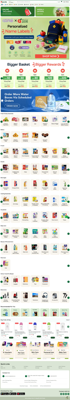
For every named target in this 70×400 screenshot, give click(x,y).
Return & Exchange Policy (7, 380)
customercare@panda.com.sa (10, 376)
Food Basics (26, 366)
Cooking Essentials (38, 366)
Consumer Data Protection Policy (30, 382)
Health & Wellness (62, 366)
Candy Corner (49, 366)
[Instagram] (68, 394)
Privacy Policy (4, 382)
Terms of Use (48, 382)
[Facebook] (61, 394)
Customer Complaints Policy (51, 380)
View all (67, 319)
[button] (35, 38)
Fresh (2, 366)
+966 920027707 (53, 376)
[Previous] (2, 11)
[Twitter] (66, 394)
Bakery (13, 366)
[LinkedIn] (64, 394)
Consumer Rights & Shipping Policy (30, 380)
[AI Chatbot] (67, 397)
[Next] (68, 11)
